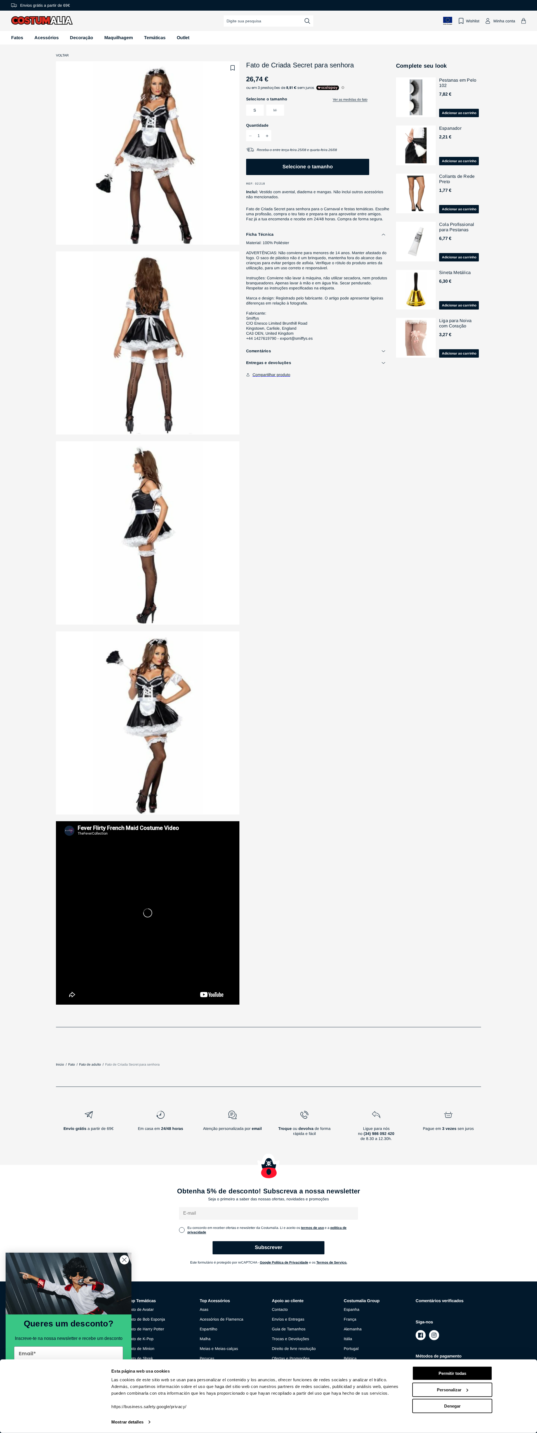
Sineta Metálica (455, 272)
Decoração (81, 37)
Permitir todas (452, 1373)
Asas (204, 1309)
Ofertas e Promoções (291, 1358)
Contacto (280, 1309)
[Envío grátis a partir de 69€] (88, 1128)
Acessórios (46, 37)
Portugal (351, 1348)
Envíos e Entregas (288, 1319)
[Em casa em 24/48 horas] (160, 1128)
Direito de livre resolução (294, 1348)
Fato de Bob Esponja (146, 1319)
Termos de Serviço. (331, 1262)
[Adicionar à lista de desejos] (232, 68)
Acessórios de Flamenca (221, 1319)
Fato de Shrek (140, 1358)
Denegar (452, 1406)
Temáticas (155, 37)
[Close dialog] (124, 1260)
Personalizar (449, 1389)
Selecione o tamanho (307, 167)
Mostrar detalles (127, 1422)
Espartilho (208, 1329)
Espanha (351, 1309)
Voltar (62, 55)
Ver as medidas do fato (350, 99)
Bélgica (350, 1358)
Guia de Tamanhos (288, 1329)
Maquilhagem (118, 37)
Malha (205, 1339)
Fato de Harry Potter (146, 1329)
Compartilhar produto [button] (271, 374)
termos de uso (312, 1228)
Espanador (450, 128)
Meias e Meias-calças (219, 1348)
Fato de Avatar (141, 1309)
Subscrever (268, 1247)
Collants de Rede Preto (457, 179)
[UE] (448, 20)
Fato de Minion (141, 1348)
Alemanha (353, 1329)
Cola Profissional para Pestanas (456, 227)
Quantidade (257, 125)
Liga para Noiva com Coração (455, 323)
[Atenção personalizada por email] (232, 1128)
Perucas (207, 1358)
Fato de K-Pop (141, 1339)
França (350, 1319)
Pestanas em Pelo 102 (457, 83)
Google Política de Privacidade (284, 1262)
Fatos (17, 37)
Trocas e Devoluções (290, 1339)
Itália (348, 1339)
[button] (523, 21)
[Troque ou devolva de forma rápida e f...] (304, 1128)
